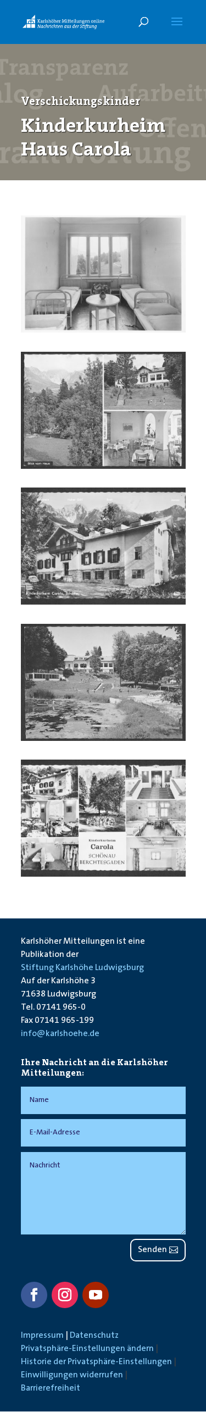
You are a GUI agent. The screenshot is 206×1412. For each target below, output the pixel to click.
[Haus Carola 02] (103, 466)
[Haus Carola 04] (103, 738)
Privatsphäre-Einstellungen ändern (87, 1348)
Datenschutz (94, 1335)
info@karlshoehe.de (60, 1033)
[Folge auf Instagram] (65, 1295)
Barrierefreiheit (50, 1388)
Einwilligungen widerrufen (72, 1375)
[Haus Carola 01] (103, 330)
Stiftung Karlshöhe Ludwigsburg (82, 968)
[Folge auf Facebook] (34, 1295)
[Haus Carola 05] (103, 874)
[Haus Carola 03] (103, 602)
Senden (152, 1249)
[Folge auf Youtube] (95, 1295)
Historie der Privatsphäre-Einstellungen (96, 1362)
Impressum (42, 1335)
